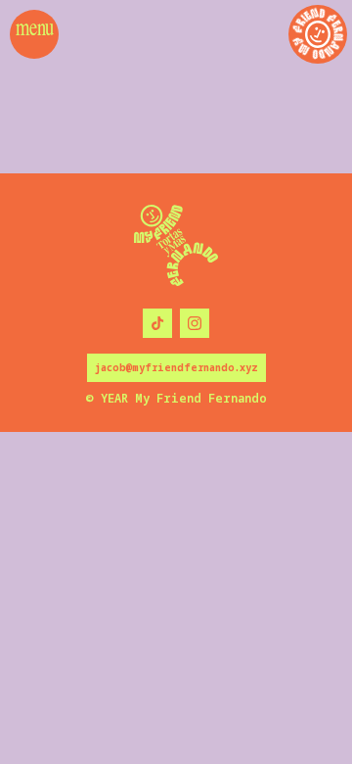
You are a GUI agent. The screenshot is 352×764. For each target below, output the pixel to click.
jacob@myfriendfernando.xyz (176, 367)
